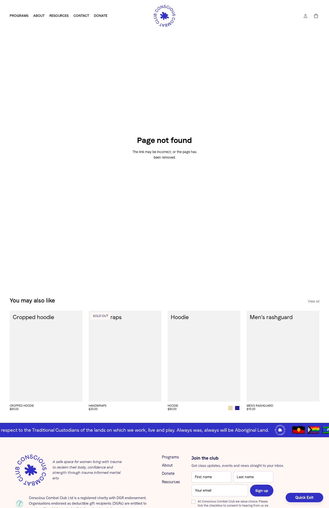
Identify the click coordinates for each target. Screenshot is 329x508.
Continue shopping (165, 175)
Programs (170, 457)
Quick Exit (304, 497)
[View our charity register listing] (19, 503)
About (167, 465)
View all (313, 301)
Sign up (261, 490)
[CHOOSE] (75, 394)
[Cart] (316, 16)
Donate (168, 473)
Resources (171, 482)
